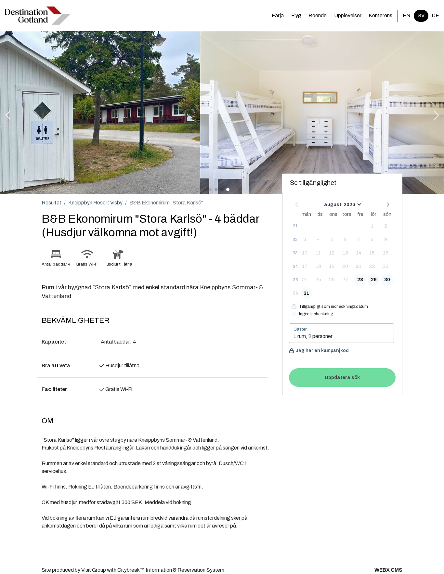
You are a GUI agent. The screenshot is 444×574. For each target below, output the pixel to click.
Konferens (380, 15)
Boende (317, 15)
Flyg (296, 15)
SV (421, 15)
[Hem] (38, 16)
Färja (278, 15)
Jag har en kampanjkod (322, 350)
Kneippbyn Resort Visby (95, 202)
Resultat (51, 202)
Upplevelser (347, 15)
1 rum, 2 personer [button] (313, 336)
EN (407, 15)
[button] (8, 116)
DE (435, 15)
